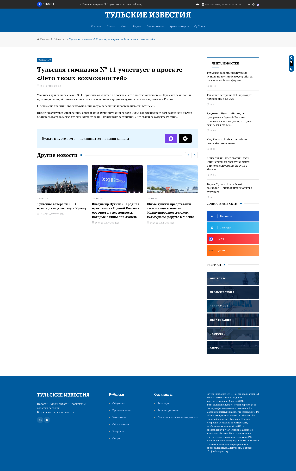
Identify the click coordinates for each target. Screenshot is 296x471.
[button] (188, 155)
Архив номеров (179, 26)
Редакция (164, 403)
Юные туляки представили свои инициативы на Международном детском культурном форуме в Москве (170, 210)
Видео (137, 26)
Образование (120, 424)
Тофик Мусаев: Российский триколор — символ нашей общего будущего (229, 188)
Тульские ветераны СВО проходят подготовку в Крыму (112, 4)
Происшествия (121, 410)
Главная (45, 39)
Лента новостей (225, 63)
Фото (124, 26)
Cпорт (116, 438)
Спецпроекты (155, 26)
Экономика (119, 417)
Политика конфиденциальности (178, 417)
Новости (96, 26)
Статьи (111, 26)
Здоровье (118, 431)
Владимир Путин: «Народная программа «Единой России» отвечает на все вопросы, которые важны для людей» (115, 210)
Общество (59, 39)
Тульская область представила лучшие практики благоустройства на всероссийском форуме (229, 76)
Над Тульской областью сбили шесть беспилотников (227, 141)
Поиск (201, 26)
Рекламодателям (168, 410)
